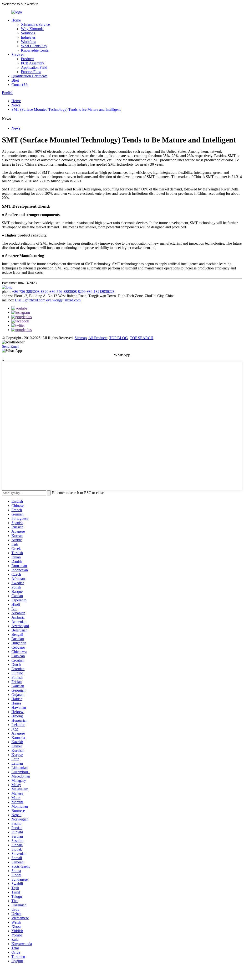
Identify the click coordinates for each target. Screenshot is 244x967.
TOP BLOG (118, 338)
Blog (15, 80)
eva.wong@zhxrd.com (63, 300)
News (15, 105)
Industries (28, 37)
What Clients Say (34, 46)
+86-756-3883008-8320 (30, 291)
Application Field (34, 67)
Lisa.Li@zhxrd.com (30, 300)
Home (16, 20)
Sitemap (81, 338)
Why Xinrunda (32, 29)
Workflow (28, 42)
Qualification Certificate (29, 76)
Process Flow (31, 72)
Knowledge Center (35, 50)
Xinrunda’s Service (35, 24)
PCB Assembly (32, 63)
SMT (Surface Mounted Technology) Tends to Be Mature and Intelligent (66, 109)
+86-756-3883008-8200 (67, 291)
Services (17, 55)
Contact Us (19, 85)
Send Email (10, 346)
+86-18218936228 (100, 291)
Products (27, 59)
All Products (97, 338)
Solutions (28, 33)
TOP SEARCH (141, 338)
